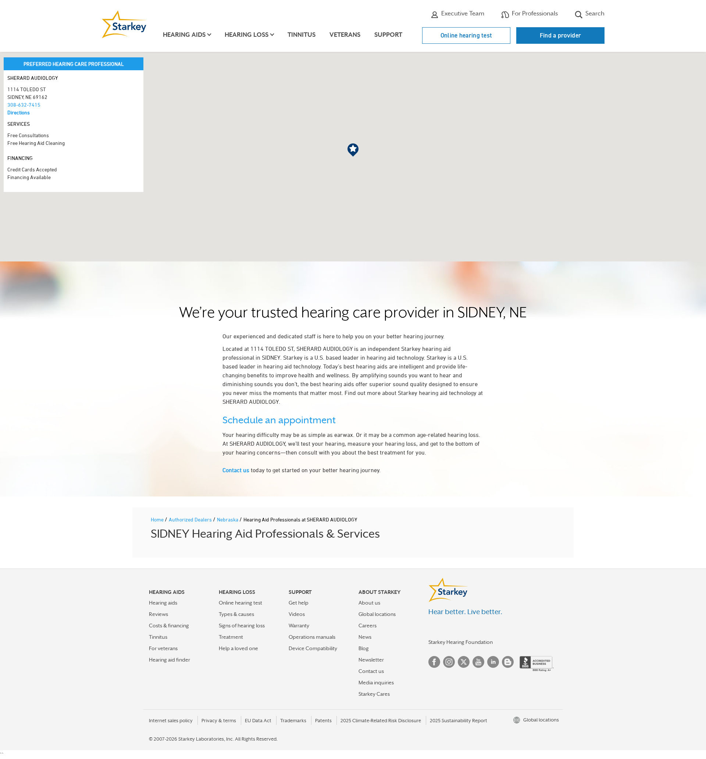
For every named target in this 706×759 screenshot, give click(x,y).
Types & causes (236, 614)
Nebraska (228, 519)
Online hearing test (466, 35)
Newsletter (371, 660)
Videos (297, 614)
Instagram (449, 662)
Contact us (235, 470)
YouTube (478, 662)
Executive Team (462, 13)
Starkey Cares (374, 694)
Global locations (377, 614)
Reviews (158, 614)
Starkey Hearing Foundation (460, 642)
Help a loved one (238, 648)
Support (388, 34)
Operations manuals (312, 637)
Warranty (299, 625)
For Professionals (534, 13)
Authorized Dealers (191, 519)
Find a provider (560, 35)
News (365, 637)
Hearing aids (163, 603)
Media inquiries (376, 682)
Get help (299, 603)
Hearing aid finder (169, 660)
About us (369, 603)
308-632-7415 (23, 104)
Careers (368, 625)
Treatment (231, 637)
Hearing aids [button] (184, 34)
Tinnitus (301, 34)
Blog (364, 648)
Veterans (344, 34)
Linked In (493, 662)
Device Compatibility (313, 648)
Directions (18, 112)
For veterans (163, 648)
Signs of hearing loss (242, 625)
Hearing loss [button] (246, 34)
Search (594, 13)
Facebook (434, 662)
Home (158, 519)
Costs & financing (169, 625)
